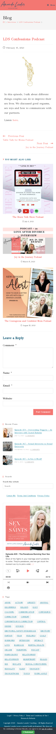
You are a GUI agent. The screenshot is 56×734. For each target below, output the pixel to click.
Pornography (11, 655)
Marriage (19, 645)
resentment (29, 659)
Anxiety (31, 603)
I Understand (28, 732)
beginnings (10, 607)
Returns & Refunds (28, 718)
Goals (43, 636)
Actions (19, 603)
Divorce (20, 626)
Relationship (29, 655)
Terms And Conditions (26, 496)
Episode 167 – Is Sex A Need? (28, 459)
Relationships (12, 659)
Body (35, 607)
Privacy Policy (43, 496)
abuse (8, 603)
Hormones (10, 640)
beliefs (24, 607)
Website (7, 398)
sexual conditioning (36, 664)
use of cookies (47, 729)
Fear (19, 636)
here (15, 120)
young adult (40, 674)
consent (25, 617)
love (7, 645)
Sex (6, 664)
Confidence (44, 612)
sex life (17, 664)
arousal (44, 603)
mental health (36, 645)
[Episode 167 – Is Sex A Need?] (8, 460)
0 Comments (30, 436)
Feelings (30, 636)
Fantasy (9, 636)
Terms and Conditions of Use (36, 716)
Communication (26, 612)
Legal (9, 716)
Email (7, 385)
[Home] (4, 22)
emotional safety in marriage (20, 631)
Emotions (45, 631)
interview (24, 640)
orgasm (8, 650)
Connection (10, 617)
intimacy (38, 640)
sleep (22, 669)
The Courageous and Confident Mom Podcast (28, 321)
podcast (35, 650)
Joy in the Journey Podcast (28, 257)
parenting (21, 650)
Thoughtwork (12, 674)
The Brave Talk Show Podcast (28, 217)
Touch (27, 674)
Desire (8, 626)
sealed (43, 659)
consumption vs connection (19, 621)
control (41, 621)
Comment (9, 345)
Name (7, 372)
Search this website (11, 482)
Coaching (9, 612)
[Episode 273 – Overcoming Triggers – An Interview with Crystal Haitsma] (8, 432)
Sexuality (10, 669)
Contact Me (11, 496)
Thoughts (34, 669)
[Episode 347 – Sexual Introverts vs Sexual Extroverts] (8, 446)
